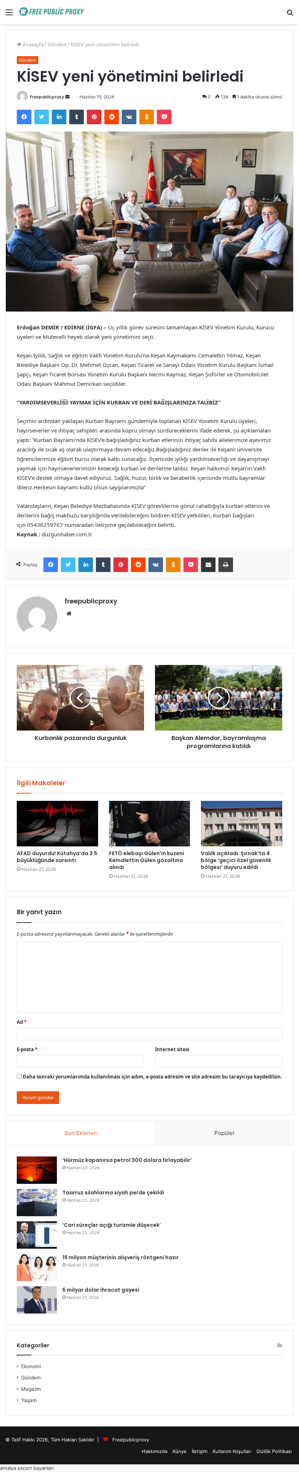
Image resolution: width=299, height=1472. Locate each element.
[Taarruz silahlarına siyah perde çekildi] (37, 1202)
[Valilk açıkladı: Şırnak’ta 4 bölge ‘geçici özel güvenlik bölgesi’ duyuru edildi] (241, 824)
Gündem (57, 44)
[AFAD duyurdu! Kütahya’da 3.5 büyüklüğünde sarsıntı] (57, 824)
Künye (179, 1451)
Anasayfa (32, 44)
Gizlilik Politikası (274, 1451)
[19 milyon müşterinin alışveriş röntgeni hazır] (37, 1267)
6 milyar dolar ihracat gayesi (100, 1289)
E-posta (27, 1049)
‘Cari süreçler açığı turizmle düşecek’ (111, 1225)
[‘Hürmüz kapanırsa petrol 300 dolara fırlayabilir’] (37, 1170)
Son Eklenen (81, 1133)
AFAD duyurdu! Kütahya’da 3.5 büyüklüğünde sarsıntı (57, 857)
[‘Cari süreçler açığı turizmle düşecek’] (37, 1235)
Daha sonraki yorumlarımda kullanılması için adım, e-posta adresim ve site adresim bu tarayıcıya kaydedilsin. (152, 1076)
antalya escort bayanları (27, 1468)
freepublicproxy (47, 96)
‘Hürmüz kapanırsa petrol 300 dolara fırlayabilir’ (127, 1160)
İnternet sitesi (172, 1049)
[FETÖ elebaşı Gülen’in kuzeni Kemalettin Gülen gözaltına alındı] (149, 824)
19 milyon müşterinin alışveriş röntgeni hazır (120, 1257)
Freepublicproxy (130, 1439)
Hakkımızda (154, 1451)
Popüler (224, 1133)
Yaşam (29, 1400)
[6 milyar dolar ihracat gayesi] (37, 1300)
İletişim (199, 1451)
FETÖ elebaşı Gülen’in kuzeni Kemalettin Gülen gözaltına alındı (146, 860)
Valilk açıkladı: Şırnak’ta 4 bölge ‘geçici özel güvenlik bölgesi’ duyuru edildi (236, 860)
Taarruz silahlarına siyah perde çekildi (113, 1192)
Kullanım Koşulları (232, 1451)
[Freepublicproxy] (53, 12)
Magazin (31, 1389)
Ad (22, 1022)
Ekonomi (31, 1366)
